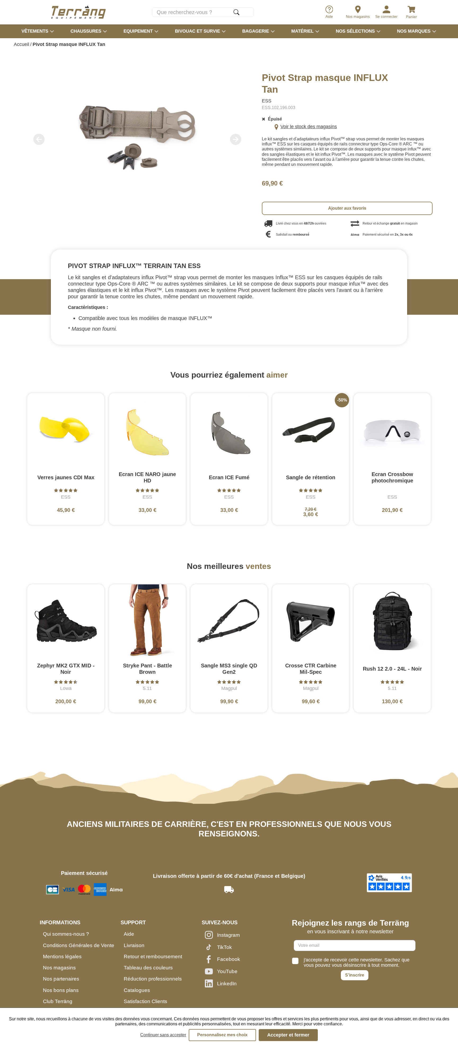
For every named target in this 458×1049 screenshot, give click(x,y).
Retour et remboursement (153, 956)
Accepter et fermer (288, 1035)
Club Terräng (57, 1001)
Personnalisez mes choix (222, 1035)
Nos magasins (59, 967)
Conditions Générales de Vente (78, 945)
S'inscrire (354, 975)
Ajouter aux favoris (347, 208)
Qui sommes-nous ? (66, 934)
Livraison (134, 945)
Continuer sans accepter (163, 1035)
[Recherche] (236, 12)
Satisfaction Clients (145, 1001)
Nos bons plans (61, 990)
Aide (129, 934)
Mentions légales (62, 956)
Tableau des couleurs (148, 967)
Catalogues (137, 990)
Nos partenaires (61, 979)
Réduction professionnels (153, 979)
